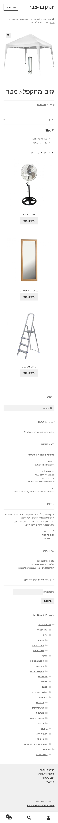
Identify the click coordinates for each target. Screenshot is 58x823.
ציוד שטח (41, 104)
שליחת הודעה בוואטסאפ (42, 564)
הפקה (15, 19)
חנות (36, 19)
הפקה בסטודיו (37, 661)
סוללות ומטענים (39, 692)
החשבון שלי (48, 818)
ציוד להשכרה (26, 19)
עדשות (40, 723)
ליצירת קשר (48, 531)
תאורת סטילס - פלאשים (35, 744)
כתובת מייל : (48, 591)
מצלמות (40, 712)
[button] (8, 35)
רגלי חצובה (38, 650)
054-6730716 (42, 561)
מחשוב (44, 681)
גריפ (45, 635)
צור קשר (50, 781)
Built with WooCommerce (40, 805)
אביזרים (40, 702)
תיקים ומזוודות (37, 671)
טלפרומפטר (41, 754)
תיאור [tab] (51, 119)
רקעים (44, 728)
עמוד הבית (46, 19)
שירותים (47, 749)
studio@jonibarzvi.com (29, 567)
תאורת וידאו (41, 733)
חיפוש (29, 818)
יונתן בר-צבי (42, 7)
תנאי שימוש (48, 777)
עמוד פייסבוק (48, 534)
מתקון (41, 640)
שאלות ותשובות (46, 773)
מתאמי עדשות (37, 718)
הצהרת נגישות (47, 770)
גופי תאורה (42, 629)
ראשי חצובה (38, 645)
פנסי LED (39, 739)
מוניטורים (42, 676)
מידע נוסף (29, 220)
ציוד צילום (42, 697)
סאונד (44, 687)
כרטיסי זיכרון (38, 707)
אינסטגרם (49, 538)
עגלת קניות (13, 815)
